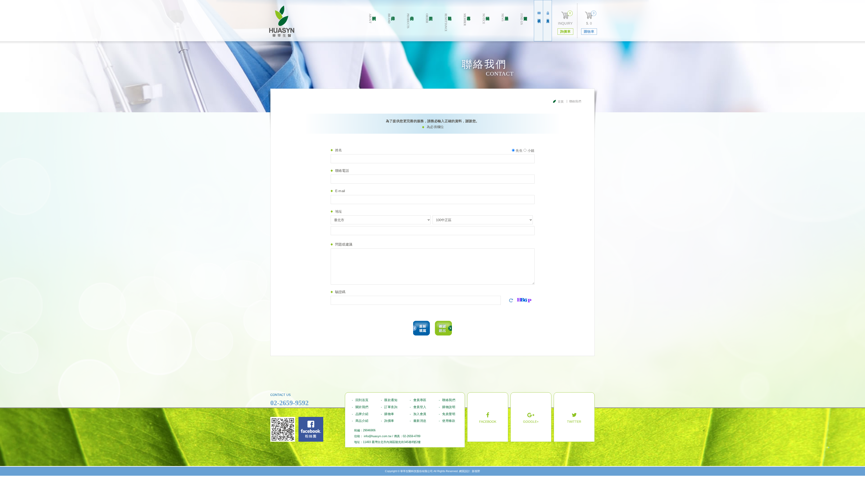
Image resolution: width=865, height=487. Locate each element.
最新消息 (505, 17)
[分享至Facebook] (487, 417)
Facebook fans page (310, 429)
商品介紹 (362, 421)
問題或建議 (344, 244)
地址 (338, 211)
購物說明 (448, 407)
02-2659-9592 (289, 403)
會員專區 (467, 20)
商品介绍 (410, 21)
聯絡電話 (342, 170)
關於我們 (372, 18)
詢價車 (389, 421)
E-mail (340, 191)
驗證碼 (340, 292)
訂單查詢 (429, 18)
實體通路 (524, 19)
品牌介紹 (391, 19)
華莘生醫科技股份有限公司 (281, 21)
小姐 (530, 150)
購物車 (389, 414)
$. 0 (589, 23)
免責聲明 (448, 414)
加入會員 (419, 414)
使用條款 (448, 421)
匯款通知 (448, 23)
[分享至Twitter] (574, 417)
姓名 (338, 150)
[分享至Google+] (530, 417)
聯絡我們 (539, 17)
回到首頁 (362, 400)
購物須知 (486, 19)
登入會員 (548, 17)
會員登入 (419, 407)
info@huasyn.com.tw (377, 436)
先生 (519, 150)
